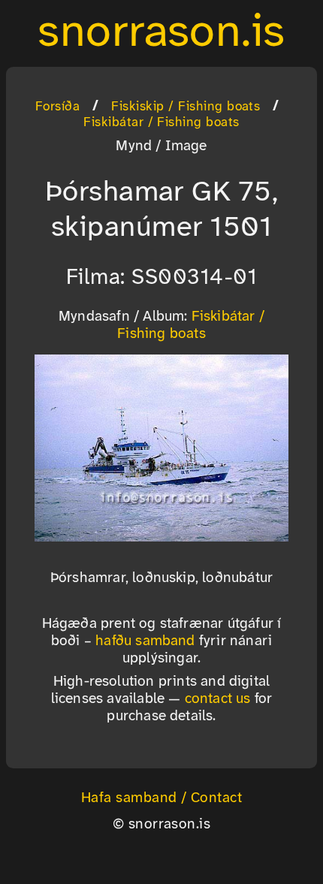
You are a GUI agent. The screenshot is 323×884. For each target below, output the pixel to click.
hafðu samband (145, 641)
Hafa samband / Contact (162, 798)
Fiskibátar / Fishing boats (161, 122)
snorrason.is (161, 33)
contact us (218, 699)
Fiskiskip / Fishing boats (185, 106)
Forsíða (57, 106)
